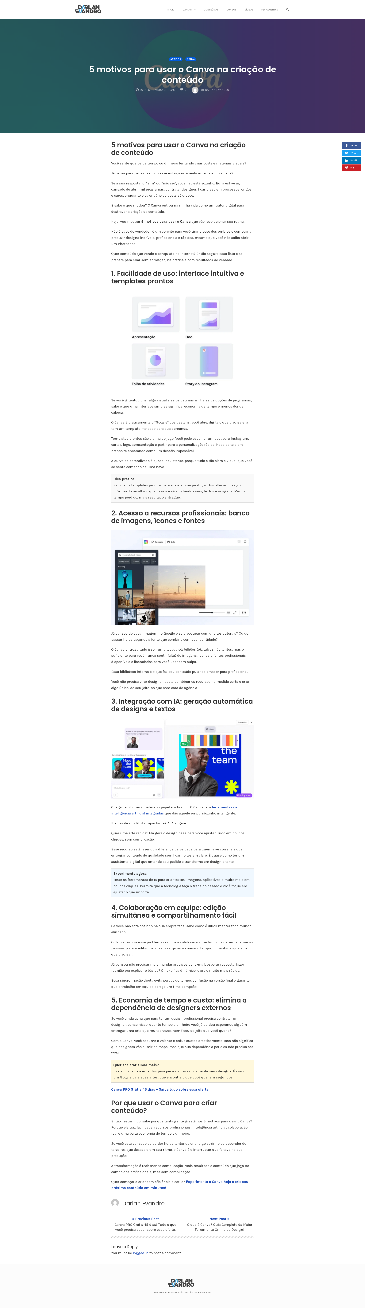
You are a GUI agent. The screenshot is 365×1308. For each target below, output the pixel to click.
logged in (140, 1253)
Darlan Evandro (143, 1203)
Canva (191, 59)
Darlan (187, 9)
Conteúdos (211, 9)
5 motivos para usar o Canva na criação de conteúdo (182, 74)
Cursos (232, 9)
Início (171, 9)
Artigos (175, 59)
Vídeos (249, 9)
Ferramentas (269, 9)
